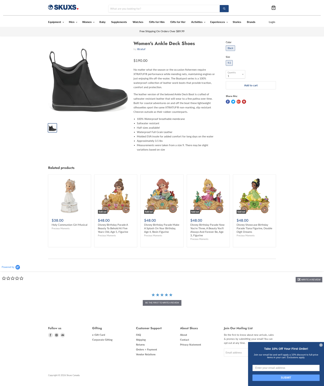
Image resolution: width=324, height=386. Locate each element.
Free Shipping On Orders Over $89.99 (162, 31)
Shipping (141, 339)
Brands (251, 21)
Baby (102, 21)
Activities (197, 21)
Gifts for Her (177, 21)
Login (272, 21)
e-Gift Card (98, 334)
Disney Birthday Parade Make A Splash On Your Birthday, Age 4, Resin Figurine (161, 228)
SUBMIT (286, 377)
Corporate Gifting (102, 339)
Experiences (218, 21)
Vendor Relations (146, 354)
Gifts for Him (157, 21)
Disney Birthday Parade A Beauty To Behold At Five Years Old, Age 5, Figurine (113, 228)
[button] (309, 279)
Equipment (55, 21)
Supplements (119, 21)
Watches (138, 21)
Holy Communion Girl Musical (69, 224)
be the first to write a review (162, 303)
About (183, 334)
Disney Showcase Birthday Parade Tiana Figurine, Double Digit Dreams (254, 228)
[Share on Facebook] (228, 102)
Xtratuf (141, 49)
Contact (184, 339)
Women (87, 21)
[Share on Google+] (239, 102)
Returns (140, 344)
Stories (237, 21)
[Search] (224, 8)
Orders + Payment (146, 349)
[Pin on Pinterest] (244, 102)
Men (72, 21)
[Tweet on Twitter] (233, 102)
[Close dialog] (321, 345)
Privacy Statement (190, 344)
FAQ (138, 334)
